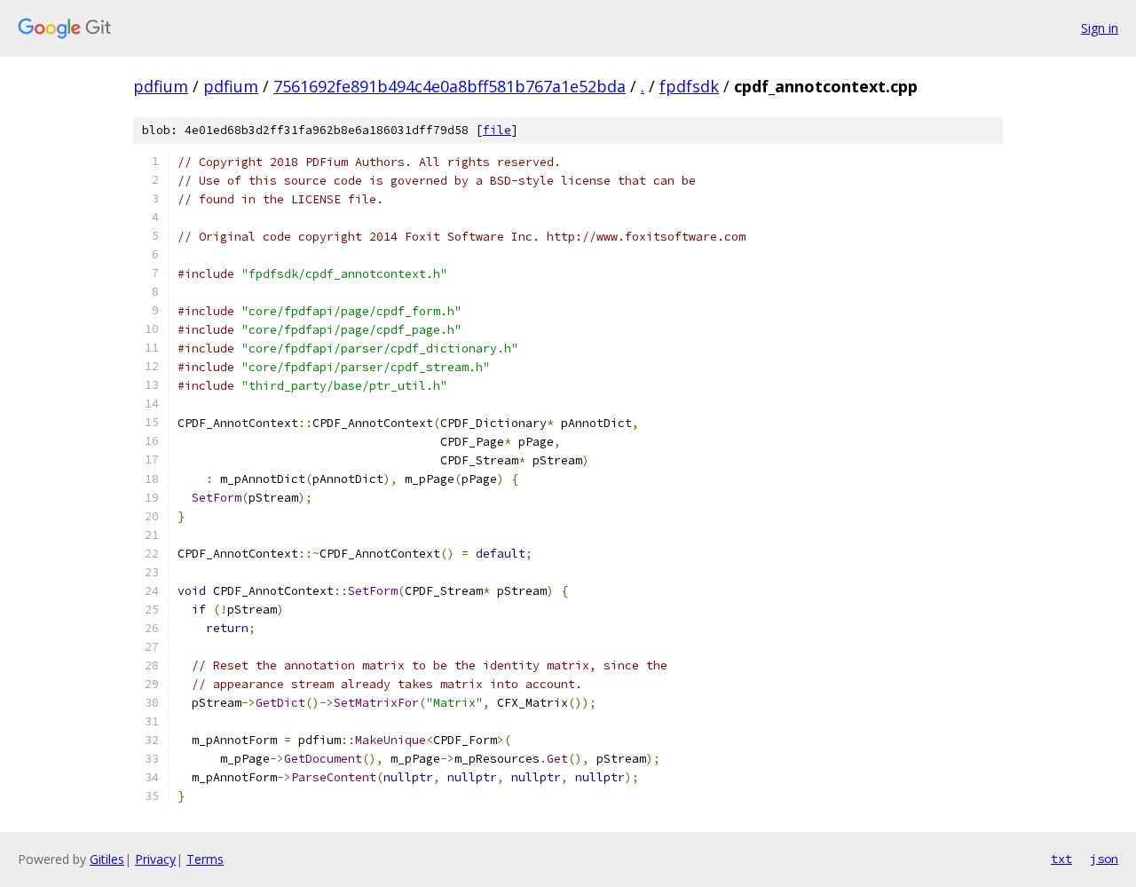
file (497, 130)
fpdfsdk (689, 86)
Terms (205, 859)
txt (1061, 859)
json (1104, 859)
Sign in (1099, 28)
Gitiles (107, 859)
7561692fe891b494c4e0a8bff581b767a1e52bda (449, 86)
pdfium (160, 86)
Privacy (155, 859)
